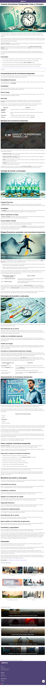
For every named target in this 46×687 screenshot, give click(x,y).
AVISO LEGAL (3, 667)
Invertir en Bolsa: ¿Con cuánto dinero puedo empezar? (16, 560)
